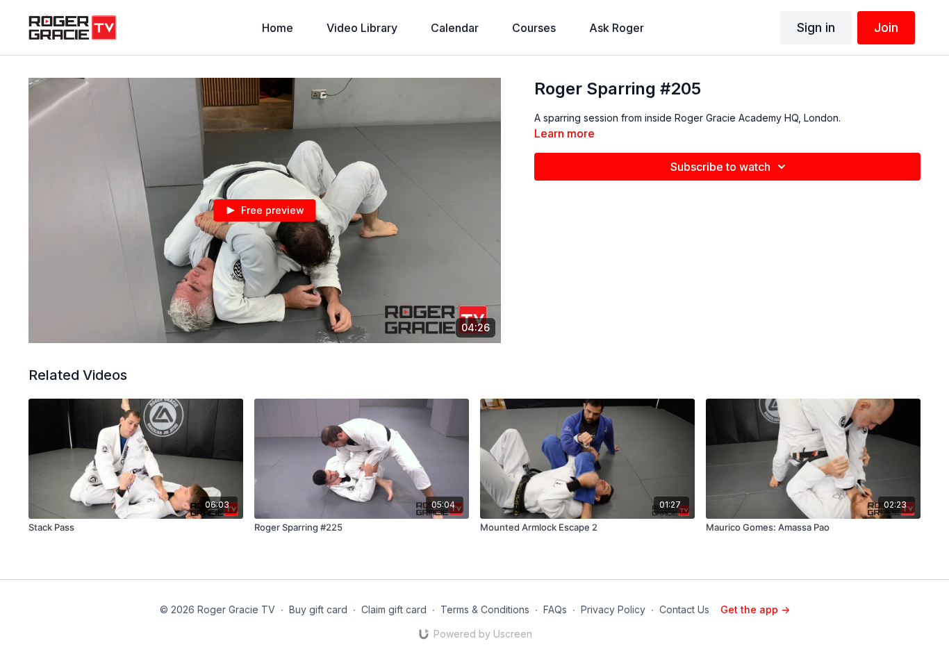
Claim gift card (394, 609)
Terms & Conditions (484, 609)
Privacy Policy (613, 609)
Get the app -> (755, 609)
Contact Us (684, 609)
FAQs (555, 609)
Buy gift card (318, 609)
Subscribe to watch (720, 167)
